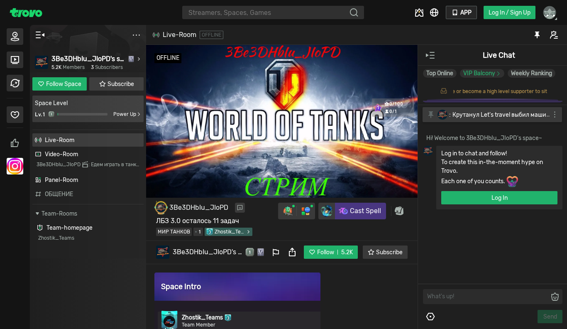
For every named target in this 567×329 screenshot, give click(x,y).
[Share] (292, 252)
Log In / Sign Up (509, 12)
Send (550, 316)
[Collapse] (430, 55)
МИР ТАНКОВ (174, 232)
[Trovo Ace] (419, 12)
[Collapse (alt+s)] (39, 34)
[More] (136, 34)
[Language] (434, 12)
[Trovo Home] (26, 12)
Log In (499, 197)
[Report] (275, 252)
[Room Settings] (430, 316)
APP (466, 12)
